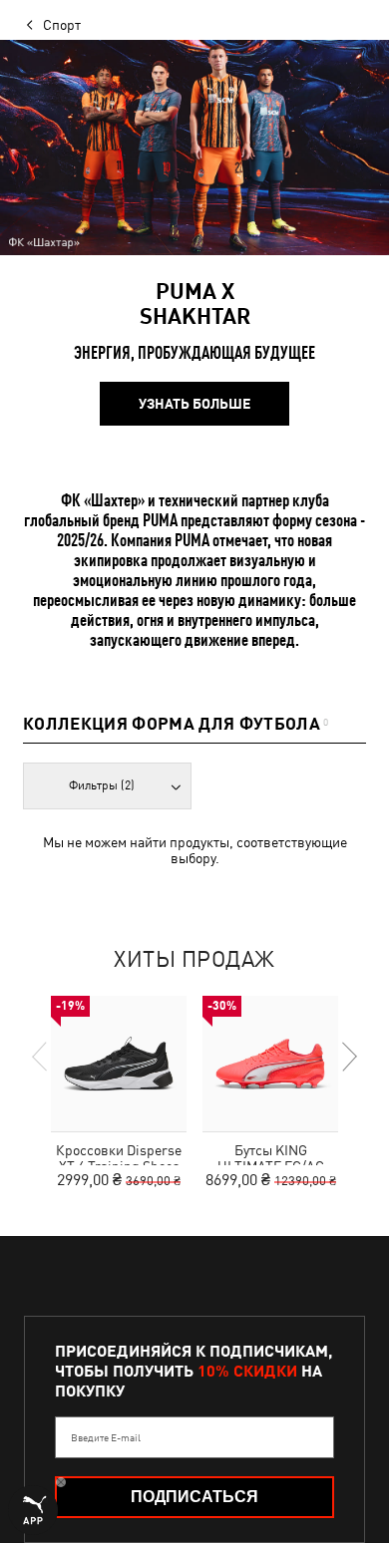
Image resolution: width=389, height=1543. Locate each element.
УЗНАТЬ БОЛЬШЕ (194, 404)
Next (348, 1057)
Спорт (62, 25)
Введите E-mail (106, 1437)
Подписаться (194, 1496)
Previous (41, 1057)
